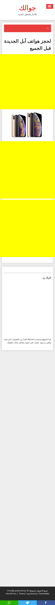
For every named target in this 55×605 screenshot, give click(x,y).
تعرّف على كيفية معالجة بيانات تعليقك (23, 342)
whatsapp (9, 602)
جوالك (27, 7)
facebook (46, 602)
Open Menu (49, 6)
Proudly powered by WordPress (16, 592)
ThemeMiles (44, 593)
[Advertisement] (27, 81)
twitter (27, 602)
